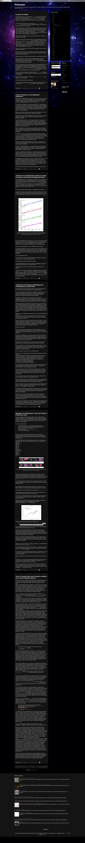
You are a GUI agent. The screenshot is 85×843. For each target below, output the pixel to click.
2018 (53, 34)
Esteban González (36, 18)
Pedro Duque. (39, 72)
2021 (53, 19)
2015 (53, 40)
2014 (53, 41)
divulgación (64, 74)
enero (54, 32)
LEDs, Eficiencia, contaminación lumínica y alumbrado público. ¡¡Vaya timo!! (33, 803)
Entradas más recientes (21, 766)
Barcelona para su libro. (42, 490)
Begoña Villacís (34, 60)
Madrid (18, 478)
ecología (63, 76)
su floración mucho (40, 273)
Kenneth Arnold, (18, 134)
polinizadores (21, 271)
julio (54, 27)
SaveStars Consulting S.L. (20, 21)
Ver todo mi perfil (54, 88)
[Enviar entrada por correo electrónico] (39, 88)
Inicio (32, 766)
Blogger (45, 834)
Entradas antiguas (43, 766)
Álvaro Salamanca (38, 23)
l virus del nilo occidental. (35, 182)
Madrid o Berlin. (32, 544)
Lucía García (31, 17)
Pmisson (20, 4)
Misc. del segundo (22, 692)
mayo (54, 29)
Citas (63, 72)
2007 (53, 53)
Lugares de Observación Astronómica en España (23, 818)
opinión (63, 80)
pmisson (54, 86)
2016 (53, 38)
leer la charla (37, 31)
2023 (53, 17)
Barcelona (22, 478)
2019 (53, 22)
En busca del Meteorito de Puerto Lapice (27, 778)
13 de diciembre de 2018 (33, 430)
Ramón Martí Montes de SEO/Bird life (24, 40)
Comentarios (55, 67)
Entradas (54, 65)
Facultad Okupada (23, 790)
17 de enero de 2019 (28, 709)
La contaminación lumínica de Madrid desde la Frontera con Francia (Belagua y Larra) (35, 784)
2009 (53, 50)
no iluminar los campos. (41, 264)
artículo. (30, 698)
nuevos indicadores (38, 594)
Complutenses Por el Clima (39, 76)
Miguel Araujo (26, 700)
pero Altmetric (21, 738)
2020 (53, 20)
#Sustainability (36, 428)
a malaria (23, 182)
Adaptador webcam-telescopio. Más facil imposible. (23, 796)
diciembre (55, 24)
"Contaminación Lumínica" (65, 65)
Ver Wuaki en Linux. (23, 821)
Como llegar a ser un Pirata (19, 809)
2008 (53, 51)
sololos (66, 833)
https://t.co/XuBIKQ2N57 (30, 429)
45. (27, 696)
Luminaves (24, 42)
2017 (53, 36)
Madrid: (27, 502)
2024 (53, 15)
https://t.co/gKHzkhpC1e (39, 706)
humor (63, 78)
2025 (53, 14)
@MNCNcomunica (31, 707)
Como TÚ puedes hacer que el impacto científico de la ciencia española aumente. (31, 577)
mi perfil (38, 607)
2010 (53, 48)
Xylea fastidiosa (38, 186)
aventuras (64, 70)
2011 (53, 46)
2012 (53, 45)
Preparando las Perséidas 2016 (25, 812)
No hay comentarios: (34, 88)
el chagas (27, 182)
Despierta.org (18, 24)
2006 (53, 55)
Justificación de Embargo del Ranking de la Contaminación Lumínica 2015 (29, 285)
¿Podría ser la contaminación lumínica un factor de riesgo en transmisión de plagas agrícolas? (31, 176)
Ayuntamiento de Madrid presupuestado (27, 68)
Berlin (21, 567)
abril (54, 31)
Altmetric (23, 596)
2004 (53, 58)
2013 (53, 43)
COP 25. (34, 16)
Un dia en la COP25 (22, 14)
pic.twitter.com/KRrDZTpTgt (23, 708)
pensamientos (64, 82)
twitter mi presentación (26, 83)
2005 (53, 57)
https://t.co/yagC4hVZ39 (22, 647)
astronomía (64, 68)
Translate (55, 77)
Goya (16, 799)
